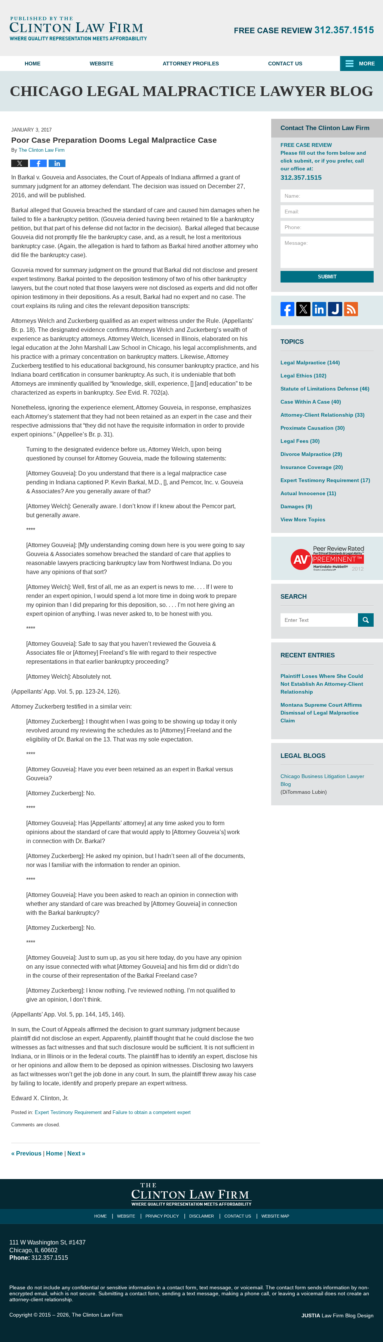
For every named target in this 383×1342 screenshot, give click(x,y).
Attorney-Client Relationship (323, 415)
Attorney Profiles (191, 64)
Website (101, 64)
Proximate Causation (313, 428)
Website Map (275, 1216)
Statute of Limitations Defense (325, 389)
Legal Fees (300, 441)
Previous (26, 1153)
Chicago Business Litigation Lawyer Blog (322, 780)
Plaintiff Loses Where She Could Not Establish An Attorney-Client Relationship (322, 684)
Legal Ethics (304, 376)
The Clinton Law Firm (97, 1315)
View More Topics (303, 519)
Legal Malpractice (310, 362)
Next (76, 1153)
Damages (296, 506)
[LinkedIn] (319, 309)
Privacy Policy (162, 1216)
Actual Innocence (308, 493)
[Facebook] (287, 309)
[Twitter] (303, 309)
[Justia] (335, 309)
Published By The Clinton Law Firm (304, 29)
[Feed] (351, 309)
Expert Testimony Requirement (68, 1112)
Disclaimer (201, 1216)
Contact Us (285, 64)
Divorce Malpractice (311, 454)
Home (32, 64)
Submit (327, 277)
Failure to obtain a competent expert (152, 1112)
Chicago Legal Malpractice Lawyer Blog (78, 28)
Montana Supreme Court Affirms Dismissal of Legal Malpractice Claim (321, 713)
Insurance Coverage (312, 467)
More (367, 64)
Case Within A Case (311, 402)
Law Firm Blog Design (337, 1315)
